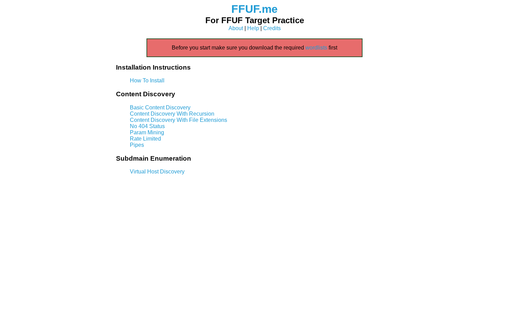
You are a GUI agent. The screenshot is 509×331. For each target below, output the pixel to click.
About (236, 28)
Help (253, 28)
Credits (272, 28)
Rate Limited (145, 139)
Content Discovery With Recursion (172, 114)
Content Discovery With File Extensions (178, 120)
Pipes (137, 145)
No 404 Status (147, 126)
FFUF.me (254, 9)
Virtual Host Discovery (157, 172)
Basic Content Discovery (160, 107)
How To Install (147, 80)
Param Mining (147, 132)
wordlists (316, 48)
